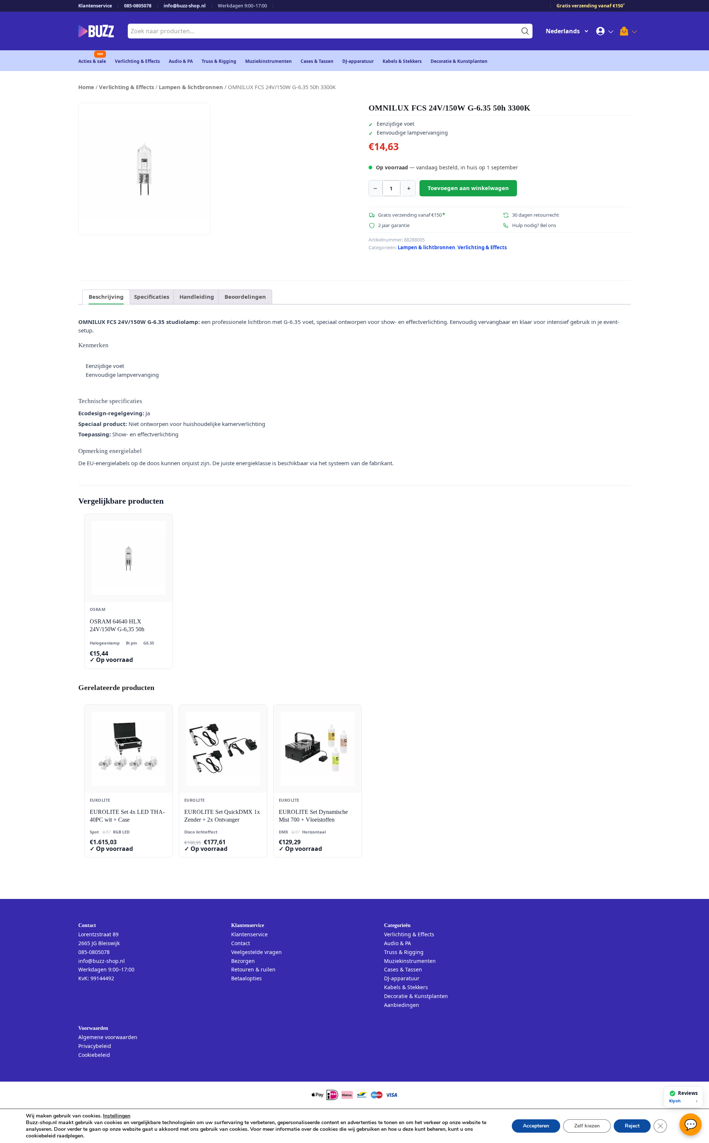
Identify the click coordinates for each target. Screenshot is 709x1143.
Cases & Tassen (317, 61)
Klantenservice (95, 6)
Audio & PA (181, 61)
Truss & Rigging (219, 61)
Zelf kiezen (587, 1125)
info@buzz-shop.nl (185, 6)
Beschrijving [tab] (106, 296)
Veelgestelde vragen (256, 952)
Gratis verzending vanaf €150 (590, 6)
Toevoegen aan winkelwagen (468, 188)
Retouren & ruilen (253, 969)
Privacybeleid (94, 1045)
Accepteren (536, 1125)
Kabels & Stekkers (402, 61)
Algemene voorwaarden (107, 1037)
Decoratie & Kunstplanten (459, 61)
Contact (240, 943)
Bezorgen (243, 960)
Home (86, 87)
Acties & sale (92, 61)
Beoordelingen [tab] (245, 296)
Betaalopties (246, 978)
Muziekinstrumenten (268, 61)
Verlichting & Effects (137, 61)
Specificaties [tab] (151, 296)
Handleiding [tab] (196, 296)
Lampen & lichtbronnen (191, 87)
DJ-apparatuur (358, 61)
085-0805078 (137, 6)
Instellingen (116, 1116)
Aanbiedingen (401, 1004)
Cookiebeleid (94, 1054)
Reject (632, 1125)
